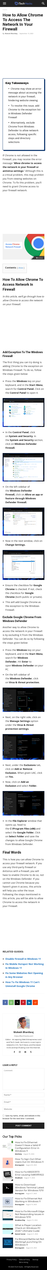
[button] (4, 3)
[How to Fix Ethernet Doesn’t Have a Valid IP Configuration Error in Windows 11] (8, 1146)
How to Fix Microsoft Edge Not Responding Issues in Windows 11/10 (29, 1214)
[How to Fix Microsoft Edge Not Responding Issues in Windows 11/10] (8, 1215)
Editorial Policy (24, 1259)
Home (5, 10)
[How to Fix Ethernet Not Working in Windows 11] (8, 1202)
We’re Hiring (23, 1262)
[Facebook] (5, 1002)
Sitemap (35, 1259)
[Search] (43, 3)
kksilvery (18, 1154)
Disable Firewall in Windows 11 (23, 958)
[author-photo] (23, 1028)
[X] (17, 1002)
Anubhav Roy (20, 1220)
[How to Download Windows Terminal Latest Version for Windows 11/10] (8, 1188)
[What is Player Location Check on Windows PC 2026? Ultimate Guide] (8, 1229)
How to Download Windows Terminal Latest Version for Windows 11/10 (29, 1187)
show (20, 268)
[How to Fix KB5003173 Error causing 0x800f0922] (8, 1175)
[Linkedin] (29, 1002)
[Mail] (26, 1052)
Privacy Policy (12, 1259)
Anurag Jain (19, 1165)
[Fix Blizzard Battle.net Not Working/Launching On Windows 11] (8, 1243)
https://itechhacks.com (23, 1036)
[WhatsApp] (11, 1002)
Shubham (18, 1178)
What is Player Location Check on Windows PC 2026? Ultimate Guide (28, 1228)
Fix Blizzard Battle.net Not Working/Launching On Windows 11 (29, 1242)
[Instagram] (21, 1052)
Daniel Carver (20, 1234)
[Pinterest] (23, 1002)
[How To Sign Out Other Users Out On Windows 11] (8, 1163)
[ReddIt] (35, 1002)
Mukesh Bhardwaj (11, 33)
